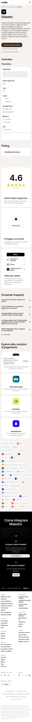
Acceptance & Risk (6, 614)
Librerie (21, 624)
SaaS (2, 627)
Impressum (23, 696)
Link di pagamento (6, 601)
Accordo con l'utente (21, 691)
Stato (20, 626)
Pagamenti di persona (7, 603)
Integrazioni (22, 622)
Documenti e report (24, 639)
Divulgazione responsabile (23, 694)
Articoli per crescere (24, 632)
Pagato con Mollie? (6, 651)
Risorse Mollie (22, 635)
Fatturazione (4, 608)
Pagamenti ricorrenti (6, 605)
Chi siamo (3, 657)
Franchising (4, 623)
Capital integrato (23, 608)
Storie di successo (24, 637)
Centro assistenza (6, 644)
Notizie (3, 662)
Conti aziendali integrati (23, 605)
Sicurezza (3, 666)
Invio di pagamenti (6, 612)
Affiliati (3, 633)
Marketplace (4, 625)
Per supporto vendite (7, 649)
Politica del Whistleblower (12, 696)
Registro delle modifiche (23, 615)
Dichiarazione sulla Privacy (9, 694)
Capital (3, 610)
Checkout (3, 599)
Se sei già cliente (5, 646)
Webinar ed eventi (24, 641)
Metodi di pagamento (7, 7)
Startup (3, 638)
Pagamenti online (6, 596)
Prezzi (2, 664)
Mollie (3, 588)
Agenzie (3, 636)
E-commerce (4, 621)
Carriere (3, 659)
